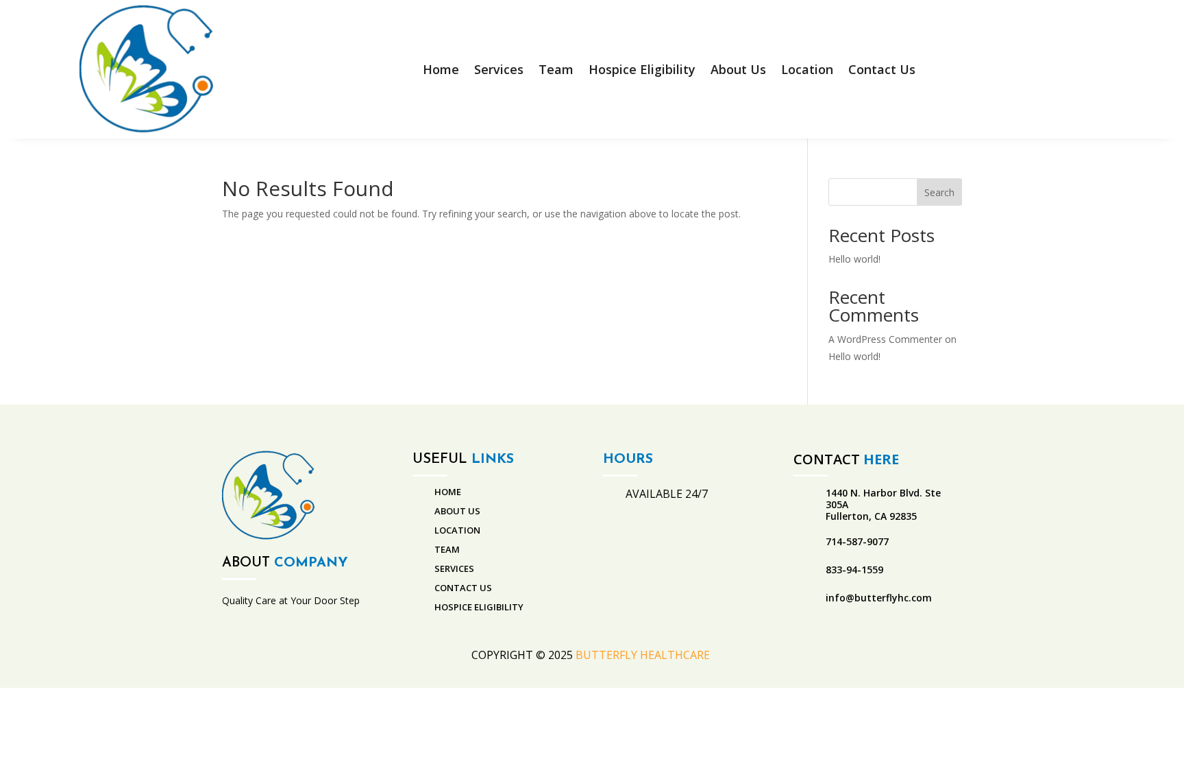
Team (556, 69)
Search (939, 192)
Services (498, 69)
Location (807, 69)
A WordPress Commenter (885, 339)
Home (441, 69)
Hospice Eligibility (642, 69)
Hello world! (854, 258)
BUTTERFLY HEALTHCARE (644, 654)
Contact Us (881, 69)
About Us (738, 69)
